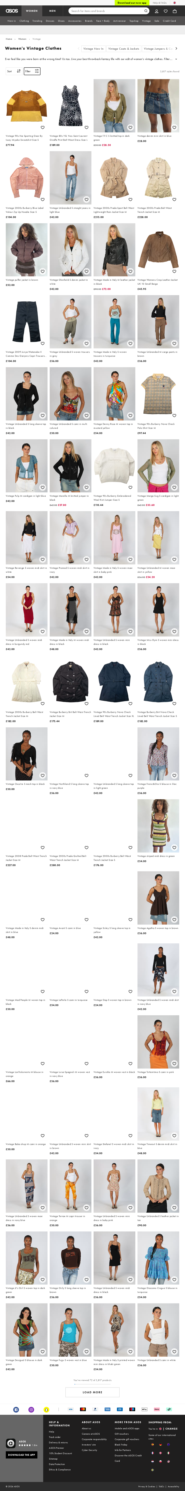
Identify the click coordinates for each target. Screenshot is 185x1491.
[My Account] (156, 10)
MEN (52, 10)
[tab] (12, 20)
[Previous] (78, 49)
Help (51, 1431)
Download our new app (132, 2)
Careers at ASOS (91, 1433)
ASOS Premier (56, 1447)
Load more (92, 1392)
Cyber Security (89, 1450)
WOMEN (32, 10)
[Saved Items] (165, 10)
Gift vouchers (122, 1433)
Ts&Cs (161, 1486)
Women (22, 38)
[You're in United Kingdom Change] (174, 2)
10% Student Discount (60, 1453)
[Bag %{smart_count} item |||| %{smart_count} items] (174, 10)
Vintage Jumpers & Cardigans (163, 49)
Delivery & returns (58, 1442)
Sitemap (53, 1458)
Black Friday (121, 1444)
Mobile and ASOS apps (127, 1428)
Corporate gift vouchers (127, 1439)
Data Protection (57, 1464)
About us (86, 1428)
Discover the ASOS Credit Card (128, 1458)
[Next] (176, 49)
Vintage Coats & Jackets (123, 49)
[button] (152, 1444)
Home (9, 38)
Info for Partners (123, 1450)
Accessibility (173, 1486)
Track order (55, 1437)
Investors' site (89, 1444)
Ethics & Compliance (60, 1469)
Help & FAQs (160, 2)
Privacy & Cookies (146, 1486)
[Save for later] (42, 127)
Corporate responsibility (94, 1439)
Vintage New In (93, 49)
